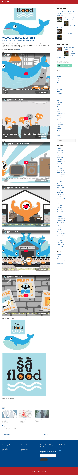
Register (59, 254)
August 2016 (60, 163)
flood (7, 428)
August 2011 (60, 201)
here (19, 49)
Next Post (47, 434)
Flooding (11, 428)
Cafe (58, 80)
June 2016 (59, 168)
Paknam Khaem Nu (61, 113)
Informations (35, 2)
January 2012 (60, 190)
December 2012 (61, 174)
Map (69, 2)
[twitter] (60, 451)
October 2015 (60, 170)
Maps (58, 104)
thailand (15, 428)
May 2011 (59, 207)
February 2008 (60, 244)
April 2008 (59, 240)
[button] (74, 2)
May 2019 (59, 159)
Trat (58, 133)
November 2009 (61, 235)
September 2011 (61, 198)
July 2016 (59, 166)
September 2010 (61, 225)
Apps (58, 74)
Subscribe (44, 459)
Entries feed (60, 258)
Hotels (43, 2)
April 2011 (59, 209)
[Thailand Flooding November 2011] (42, 414)
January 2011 (60, 216)
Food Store (59, 93)
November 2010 (61, 220)
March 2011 (60, 211)
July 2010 (59, 229)
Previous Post (6, 434)
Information (60, 98)
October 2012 (60, 177)
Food (58, 91)
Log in (58, 256)
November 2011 (61, 194)
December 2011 (61, 192)
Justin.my (4, 451)
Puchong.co (5, 449)
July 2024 (59, 155)
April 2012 (59, 183)
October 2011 (60, 196)
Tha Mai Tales (7, 2)
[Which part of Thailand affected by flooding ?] (9, 414)
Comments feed (61, 261)
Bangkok (19, 40)
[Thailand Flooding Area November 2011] (26, 414)
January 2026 (60, 150)
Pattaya (59, 115)
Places (58, 120)
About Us (23, 448)
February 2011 (60, 214)
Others (59, 111)
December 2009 (61, 233)
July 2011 (59, 203)
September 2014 (61, 172)
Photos (59, 117)
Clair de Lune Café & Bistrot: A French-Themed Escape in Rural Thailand (69, 32)
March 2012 (60, 185)
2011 (4, 428)
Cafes (58, 82)
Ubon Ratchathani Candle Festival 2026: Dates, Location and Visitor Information (66, 13)
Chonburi (59, 89)
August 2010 (60, 227)
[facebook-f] (61, 448)
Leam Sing (59, 102)
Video (22, 40)
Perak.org (4, 448)
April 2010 (59, 231)
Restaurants (60, 124)
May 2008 (59, 238)
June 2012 (59, 181)
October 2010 (60, 222)
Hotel (58, 96)
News (58, 106)
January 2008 (60, 246)
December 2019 (61, 157)
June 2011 (59, 205)
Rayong (59, 122)
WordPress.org (60, 263)
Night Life (59, 109)
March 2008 (60, 242)
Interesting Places (52, 2)
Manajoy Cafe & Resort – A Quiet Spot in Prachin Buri (69, 38)
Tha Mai (59, 130)
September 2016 (61, 161)
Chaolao (59, 87)
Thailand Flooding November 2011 (42, 418)
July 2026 (59, 148)
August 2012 (60, 179)
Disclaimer (23, 451)
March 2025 (60, 153)
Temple (59, 128)
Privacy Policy (24, 449)
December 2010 (61, 218)
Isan (58, 100)
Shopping (59, 126)
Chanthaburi (60, 85)
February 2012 (60, 187)
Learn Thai (62, 2)
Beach (58, 78)
